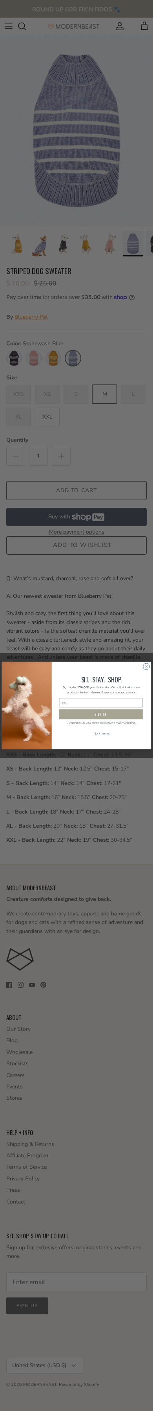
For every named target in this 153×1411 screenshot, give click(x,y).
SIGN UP (101, 714)
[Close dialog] (146, 666)
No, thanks (101, 733)
